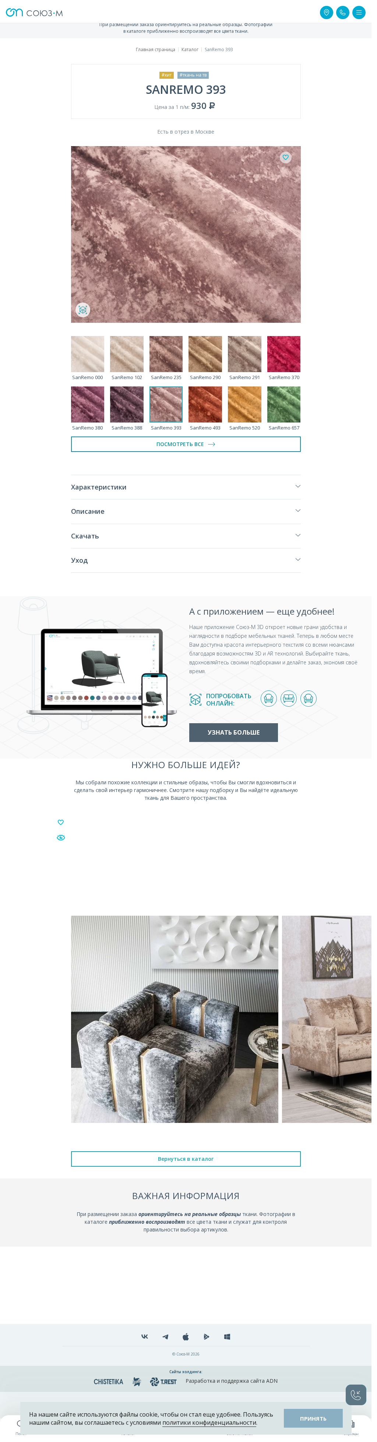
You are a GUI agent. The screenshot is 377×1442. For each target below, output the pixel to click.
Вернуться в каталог (186, 1158)
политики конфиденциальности (209, 1422)
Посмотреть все (180, 444)
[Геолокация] (326, 12)
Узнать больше (234, 732)
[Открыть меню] (359, 12)
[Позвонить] (342, 12)
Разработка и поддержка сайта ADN (232, 1380)
